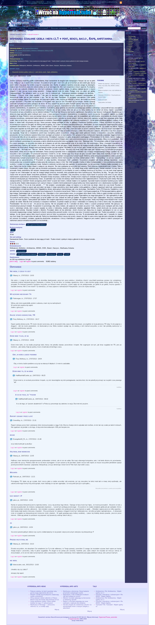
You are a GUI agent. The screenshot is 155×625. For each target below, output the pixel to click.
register (28, 261)
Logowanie (131, 25)
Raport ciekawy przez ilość (21, 416)
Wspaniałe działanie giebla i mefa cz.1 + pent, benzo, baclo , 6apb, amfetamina (34, 72)
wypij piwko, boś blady (104, 102)
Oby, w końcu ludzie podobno (25, 355)
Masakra (13, 472)
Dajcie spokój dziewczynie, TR (22, 315)
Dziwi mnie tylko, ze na (19, 336)
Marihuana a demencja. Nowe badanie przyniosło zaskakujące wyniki (76, 592)
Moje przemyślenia (133, 100)
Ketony (47, 50)
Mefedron (34, 50)
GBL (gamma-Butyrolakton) (30, 48)
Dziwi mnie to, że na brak (23, 371)
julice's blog (33, 34)
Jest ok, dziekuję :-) (133, 65)
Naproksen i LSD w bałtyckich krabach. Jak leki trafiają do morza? (76, 595)
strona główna (15, 34)
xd (11, 523)
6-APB (51, 50)
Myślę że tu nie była (134, 61)
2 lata (129, 83)
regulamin (31, 28)
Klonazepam (18, 53)
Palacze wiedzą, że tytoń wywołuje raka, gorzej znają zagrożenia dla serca (43, 592)
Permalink (11, 275)
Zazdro (130, 71)
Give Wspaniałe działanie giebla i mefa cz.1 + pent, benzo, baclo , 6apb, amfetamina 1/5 (11, 243)
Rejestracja (141, 25)
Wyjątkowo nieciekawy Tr (20, 294)
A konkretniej (132, 97)
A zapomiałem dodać (134, 88)
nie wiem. (13, 560)
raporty (13, 28)
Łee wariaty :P (16, 496)
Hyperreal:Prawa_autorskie (108, 617)
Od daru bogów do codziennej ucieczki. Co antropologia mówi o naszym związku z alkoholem (77, 606)
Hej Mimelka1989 (133, 68)
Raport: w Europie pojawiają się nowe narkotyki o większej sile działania (75, 602)
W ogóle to (131, 92)
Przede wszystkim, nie (19, 540)
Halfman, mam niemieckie (20, 452)
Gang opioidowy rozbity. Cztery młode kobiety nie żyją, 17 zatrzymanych (43, 602)
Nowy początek (102, 100)
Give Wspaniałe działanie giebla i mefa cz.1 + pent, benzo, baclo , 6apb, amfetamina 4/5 (16, 243)
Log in (22, 261)
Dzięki (130, 75)
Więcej (57, 609)
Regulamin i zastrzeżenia (59, 28)
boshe (12, 435)
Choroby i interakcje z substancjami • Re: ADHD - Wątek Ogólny (109, 595)
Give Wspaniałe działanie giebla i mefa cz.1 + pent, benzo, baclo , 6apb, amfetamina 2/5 (12, 243)
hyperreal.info (74, 619)
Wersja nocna (140, 21)
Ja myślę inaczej (133, 58)
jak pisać (22, 28)
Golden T (131, 73)
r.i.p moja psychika (133, 85)
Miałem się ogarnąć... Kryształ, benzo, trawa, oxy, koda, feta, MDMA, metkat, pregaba (109, 86)
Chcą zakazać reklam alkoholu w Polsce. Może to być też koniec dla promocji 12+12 (44, 598)
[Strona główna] (18, 22)
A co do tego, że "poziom (25, 395)
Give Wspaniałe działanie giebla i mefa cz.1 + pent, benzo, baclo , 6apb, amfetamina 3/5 (14, 243)
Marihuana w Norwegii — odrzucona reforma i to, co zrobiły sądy (42, 605)
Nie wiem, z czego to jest (20, 271)
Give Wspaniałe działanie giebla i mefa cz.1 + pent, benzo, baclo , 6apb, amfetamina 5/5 (18, 243)
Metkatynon (40, 50)
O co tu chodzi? (43, 28)
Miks (22, 59)
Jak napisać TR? (75, 28)
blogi (24, 34)
